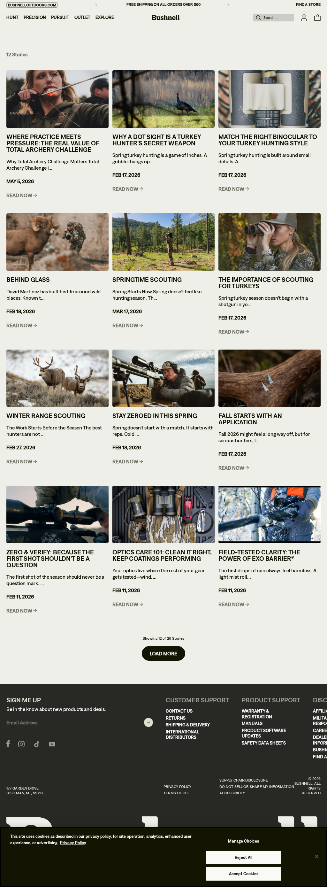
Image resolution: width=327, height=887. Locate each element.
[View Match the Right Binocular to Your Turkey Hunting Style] (269, 99)
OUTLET (82, 17)
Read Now (19, 195)
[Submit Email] (148, 722)
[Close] (317, 857)
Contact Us (179, 710)
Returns (176, 718)
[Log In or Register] (304, 18)
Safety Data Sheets (264, 742)
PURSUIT (60, 17)
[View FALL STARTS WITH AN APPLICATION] (269, 378)
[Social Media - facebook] (8, 743)
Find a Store (308, 4)
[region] (163, 857)
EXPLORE (104, 17)
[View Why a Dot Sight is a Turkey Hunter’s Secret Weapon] (163, 99)
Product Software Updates (264, 733)
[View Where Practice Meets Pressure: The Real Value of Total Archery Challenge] (57, 99)
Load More (163, 653)
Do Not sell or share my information (256, 786)
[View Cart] (317, 17)
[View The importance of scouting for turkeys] (269, 242)
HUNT (12, 17)
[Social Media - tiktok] (37, 743)
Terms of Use (177, 793)
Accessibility (232, 793)
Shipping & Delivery (188, 724)
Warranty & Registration (257, 713)
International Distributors (182, 734)
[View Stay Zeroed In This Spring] (163, 378)
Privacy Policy (177, 786)
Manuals (252, 723)
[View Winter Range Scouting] (57, 378)
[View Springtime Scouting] (163, 242)
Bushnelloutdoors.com (32, 5)
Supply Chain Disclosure (243, 780)
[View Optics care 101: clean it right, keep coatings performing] (163, 514)
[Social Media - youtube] (52, 743)
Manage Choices (243, 841)
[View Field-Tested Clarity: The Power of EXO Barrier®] (269, 514)
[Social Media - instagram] (21, 743)
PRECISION (35, 17)
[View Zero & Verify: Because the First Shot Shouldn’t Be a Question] (57, 514)
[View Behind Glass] (57, 242)
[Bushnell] (165, 17)
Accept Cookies (243, 873)
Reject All (243, 857)
